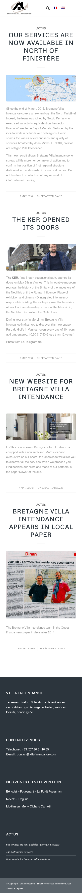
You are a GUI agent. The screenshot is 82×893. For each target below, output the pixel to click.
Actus (41, 28)
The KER (12, 277)
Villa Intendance (27, 883)
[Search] (46, 8)
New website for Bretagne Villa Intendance (41, 388)
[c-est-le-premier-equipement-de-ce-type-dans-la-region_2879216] (41, 257)
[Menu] (70, 8)
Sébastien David (51, 196)
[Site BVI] (41, 427)
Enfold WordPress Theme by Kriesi (54, 883)
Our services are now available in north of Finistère (33, 844)
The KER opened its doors (19, 851)
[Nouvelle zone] (41, 88)
